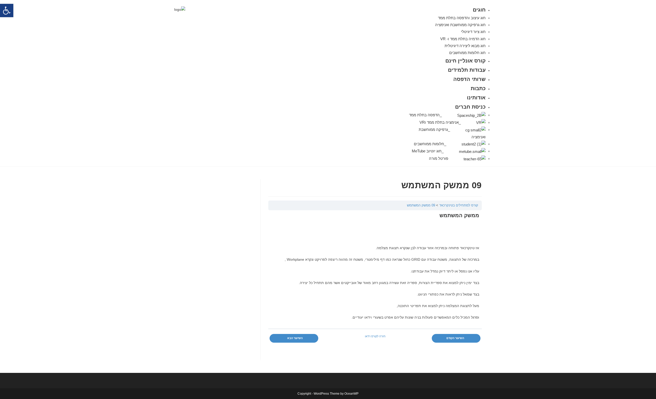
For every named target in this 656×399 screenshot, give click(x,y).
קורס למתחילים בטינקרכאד (458, 205)
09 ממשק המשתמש (421, 205)
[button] (6, 10)
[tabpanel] (375, 274)
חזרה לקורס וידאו (375, 336)
